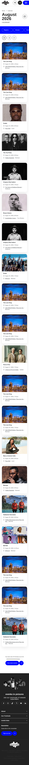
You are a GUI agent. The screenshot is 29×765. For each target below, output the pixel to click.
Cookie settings (14, 760)
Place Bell (7, 128)
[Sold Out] (14, 171)
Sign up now (6, 733)
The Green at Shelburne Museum (13, 187)
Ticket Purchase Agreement (10, 758)
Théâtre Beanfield (9, 157)
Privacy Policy (10, 756)
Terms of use (18, 756)
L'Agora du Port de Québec (12, 369)
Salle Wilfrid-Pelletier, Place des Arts (14, 66)
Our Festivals (5, 716)
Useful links (5, 720)
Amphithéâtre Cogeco (10, 218)
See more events (12, 663)
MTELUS (7, 278)
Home (3, 10)
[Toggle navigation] (15, 3)
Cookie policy (21, 758)
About (3, 711)
